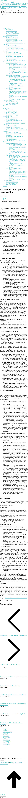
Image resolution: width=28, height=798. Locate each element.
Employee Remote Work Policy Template (10, 685)
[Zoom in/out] (5, 796)
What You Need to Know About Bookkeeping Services (13, 714)
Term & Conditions (4, 762)
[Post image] (4, 675)
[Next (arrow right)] (2, 797)
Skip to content (3, 0)
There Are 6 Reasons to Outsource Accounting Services (13, 694)
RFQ (12, 2)
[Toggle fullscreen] (3, 796)
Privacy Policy (13, 762)
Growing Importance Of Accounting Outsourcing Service (13, 677)
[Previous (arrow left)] (0, 797)
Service (6, 598)
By (13, 598)
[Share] (2, 796)
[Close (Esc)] (0, 796)
